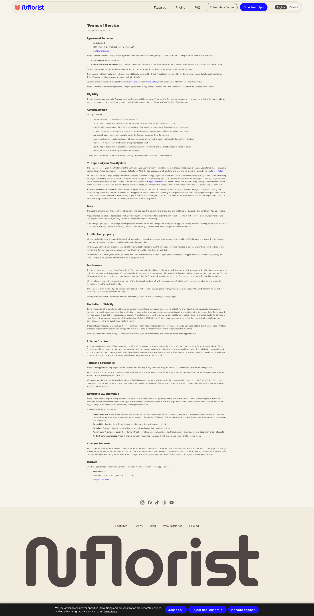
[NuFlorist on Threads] (164, 502)
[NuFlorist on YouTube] (172, 502)
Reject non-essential (207, 610)
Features (160, 7)
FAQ (197, 7)
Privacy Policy (132, 82)
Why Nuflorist (172, 526)
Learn (139, 526)
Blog (153, 526)
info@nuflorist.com (101, 51)
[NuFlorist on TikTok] (157, 502)
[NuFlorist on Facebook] (150, 502)
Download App (254, 7)
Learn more (110, 611)
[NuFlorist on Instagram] (142, 502)
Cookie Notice (151, 82)
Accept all (176, 610)
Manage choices (243, 610)
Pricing (180, 7)
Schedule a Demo (222, 7)
